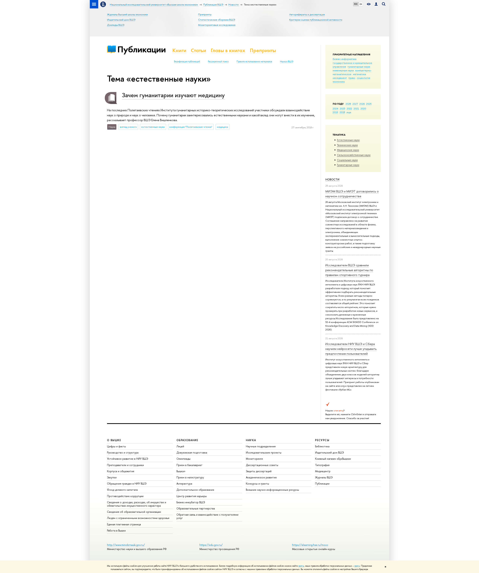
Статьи (198, 50)
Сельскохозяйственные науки (353, 155)
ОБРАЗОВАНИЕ (187, 440)
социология (363, 77)
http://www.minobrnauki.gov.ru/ (126, 545)
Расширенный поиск (218, 61)
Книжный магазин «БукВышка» (333, 458)
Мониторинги (254, 458)
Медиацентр (322, 471)
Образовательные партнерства (195, 508)
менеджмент (340, 77)
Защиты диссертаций (258, 471)
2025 (369, 103)
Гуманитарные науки (348, 164)
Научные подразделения (261, 446)
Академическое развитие (261, 477)
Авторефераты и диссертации (307, 14)
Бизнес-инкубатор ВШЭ (190, 502)
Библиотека (322, 446)
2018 (342, 112)
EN (361, 4)
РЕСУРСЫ (322, 440)
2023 (342, 108)
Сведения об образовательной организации (134, 512)
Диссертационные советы (262, 465)
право (351, 77)
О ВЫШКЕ (114, 440)
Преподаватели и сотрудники (125, 465)
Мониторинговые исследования (216, 25)
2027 (355, 103)
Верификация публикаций (187, 61)
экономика (339, 81)
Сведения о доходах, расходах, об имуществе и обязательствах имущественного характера (136, 503)
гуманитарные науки (359, 66)
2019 (335, 112)
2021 (356, 108)
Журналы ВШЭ (324, 477)
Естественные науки (348, 140)
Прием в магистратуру (190, 477)
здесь (301, 565)
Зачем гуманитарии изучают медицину (173, 95)
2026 (362, 103)
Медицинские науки (348, 149)
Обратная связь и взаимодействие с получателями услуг (207, 516)
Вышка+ (181, 471)
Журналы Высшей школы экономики (127, 14)
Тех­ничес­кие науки (347, 145)
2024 (335, 108)
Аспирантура (184, 483)
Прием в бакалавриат (189, 465)
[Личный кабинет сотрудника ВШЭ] (376, 4)
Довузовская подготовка (191, 452)
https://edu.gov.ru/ (211, 545)
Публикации (141, 49)
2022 (349, 108)
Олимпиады (183, 458)
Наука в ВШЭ (286, 61)
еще (349, 112)
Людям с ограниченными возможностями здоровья (138, 518)
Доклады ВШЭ (115, 25)
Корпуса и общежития (120, 471)
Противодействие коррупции (125, 496)
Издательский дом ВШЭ (121, 19)
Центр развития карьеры (191, 496)
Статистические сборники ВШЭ (216, 19)
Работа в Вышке (116, 530)
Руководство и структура (122, 452)
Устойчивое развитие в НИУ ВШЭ (127, 458)
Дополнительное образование (195, 489)
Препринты (204, 14)
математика (359, 74)
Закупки (112, 477)
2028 (348, 103)
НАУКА (251, 440)
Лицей (180, 446)
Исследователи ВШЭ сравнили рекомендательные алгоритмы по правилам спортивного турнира (349, 270)
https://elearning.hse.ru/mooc (310, 545)
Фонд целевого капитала (122, 489)
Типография (322, 465)
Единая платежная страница (124, 524)
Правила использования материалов (254, 61)
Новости (332, 179)
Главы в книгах (228, 50)
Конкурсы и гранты (257, 483)
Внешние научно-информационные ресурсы (272, 489)
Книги (179, 50)
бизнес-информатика (344, 59)
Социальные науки (347, 160)
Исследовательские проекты (263, 452)
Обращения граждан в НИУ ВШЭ (127, 483)
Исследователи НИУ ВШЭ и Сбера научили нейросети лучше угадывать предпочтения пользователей (351, 349)
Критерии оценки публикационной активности (315, 19)
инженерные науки (343, 70)
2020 (363, 108)
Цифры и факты (116, 446)
